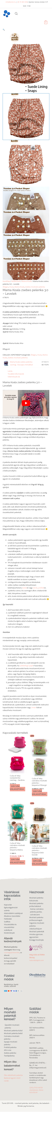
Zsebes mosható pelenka (35, 287)
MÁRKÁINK (15, 281)
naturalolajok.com (36, 960)
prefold (41, 588)
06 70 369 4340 (23, 2)
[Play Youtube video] (26, 403)
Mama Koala (27, 281)
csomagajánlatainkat (11, 952)
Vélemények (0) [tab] (14, 376)
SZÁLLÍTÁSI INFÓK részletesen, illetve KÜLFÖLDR (36, 1090)
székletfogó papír (26, 665)
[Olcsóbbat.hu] (37, 974)
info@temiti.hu (11, 2)
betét (25, 588)
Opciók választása (17, 787)
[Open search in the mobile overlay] (16, 13)
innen (33, 707)
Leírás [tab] (10, 371)
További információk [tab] (16, 374)
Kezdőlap (6, 281)
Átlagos (6, 287)
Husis (11, 287)
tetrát (35, 588)
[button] (26, 29)
